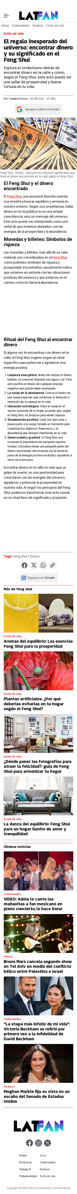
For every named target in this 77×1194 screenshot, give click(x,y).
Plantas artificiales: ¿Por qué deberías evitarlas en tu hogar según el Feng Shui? (34, 703)
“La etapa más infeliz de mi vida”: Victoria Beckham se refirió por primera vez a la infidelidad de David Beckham (37, 1031)
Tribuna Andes (28, 1176)
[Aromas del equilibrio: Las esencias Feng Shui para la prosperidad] (38, 613)
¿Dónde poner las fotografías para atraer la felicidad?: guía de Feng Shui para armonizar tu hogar (37, 766)
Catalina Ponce (18, 98)
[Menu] (6, 15)
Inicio (5, 25)
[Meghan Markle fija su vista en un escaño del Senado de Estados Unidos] (38, 1063)
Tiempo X (28, 1169)
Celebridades (21, 25)
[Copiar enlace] (52, 565)
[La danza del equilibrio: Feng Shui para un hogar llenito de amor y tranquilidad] (38, 795)
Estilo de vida (55, 25)
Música (8, 956)
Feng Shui (14, 196)
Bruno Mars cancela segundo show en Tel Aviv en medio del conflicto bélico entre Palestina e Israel (38, 966)
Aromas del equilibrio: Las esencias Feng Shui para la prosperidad (38, 643)
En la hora (28, 1162)
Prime (28, 1155)
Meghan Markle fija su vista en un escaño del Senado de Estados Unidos (37, 1096)
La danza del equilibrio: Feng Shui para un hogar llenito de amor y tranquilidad (37, 828)
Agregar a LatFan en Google (37, 110)
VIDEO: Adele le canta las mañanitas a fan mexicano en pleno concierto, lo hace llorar (33, 904)
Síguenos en (41, 578)
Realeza (38, 25)
